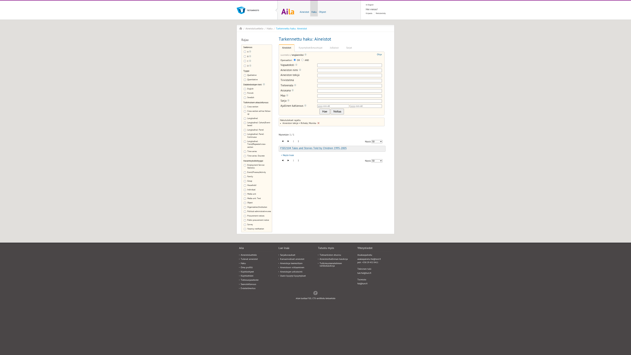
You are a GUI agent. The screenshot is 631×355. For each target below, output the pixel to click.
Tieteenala (287, 85)
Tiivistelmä (287, 80)
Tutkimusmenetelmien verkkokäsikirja (331, 265)
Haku (314, 12)
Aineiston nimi (289, 70)
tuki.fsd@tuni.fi (364, 273)
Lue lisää (284, 248)
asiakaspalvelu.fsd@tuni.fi (369, 259)
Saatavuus (247, 47)
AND (306, 60)
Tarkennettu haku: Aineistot (291, 28)
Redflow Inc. (315, 293)
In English (370, 5)
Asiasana (286, 90)
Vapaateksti (287, 65)
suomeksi (285, 55)
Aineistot (304, 12)
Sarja (283, 101)
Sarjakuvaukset (287, 255)
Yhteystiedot (365, 248)
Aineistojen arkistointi (291, 272)
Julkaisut (334, 48)
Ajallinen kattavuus (292, 106)
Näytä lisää (288, 155)
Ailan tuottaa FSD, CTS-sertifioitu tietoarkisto (315, 298)
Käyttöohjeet (247, 272)
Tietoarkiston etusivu (330, 255)
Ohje (379, 54)
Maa (283, 95)
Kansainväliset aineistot (292, 259)
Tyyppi (246, 71)
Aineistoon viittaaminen (292, 267)
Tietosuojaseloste (249, 280)
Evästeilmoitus (248, 288)
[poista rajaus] (318, 123)
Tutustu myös (326, 248)
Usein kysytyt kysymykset (293, 276)
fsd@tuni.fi (362, 284)
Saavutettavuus (248, 284)
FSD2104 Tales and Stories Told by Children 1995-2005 (313, 148)
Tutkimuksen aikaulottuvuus (255, 103)
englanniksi (298, 55)
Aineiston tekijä (289, 75)
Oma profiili (247, 267)
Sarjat (349, 48)
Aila (240, 28)
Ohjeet (322, 12)
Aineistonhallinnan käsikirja (334, 259)
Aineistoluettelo (254, 28)
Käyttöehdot (247, 276)
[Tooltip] (250, 52)
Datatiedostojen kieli (252, 85)
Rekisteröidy (381, 13)
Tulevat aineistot (249, 259)
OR (298, 60)
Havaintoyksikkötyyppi (253, 161)
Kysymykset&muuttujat (310, 48)
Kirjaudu (369, 13)
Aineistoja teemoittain (291, 263)
